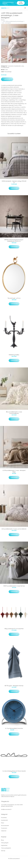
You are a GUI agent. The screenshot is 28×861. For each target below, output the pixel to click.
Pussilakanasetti (5, 67)
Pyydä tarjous (21, 3)
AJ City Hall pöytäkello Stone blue (14, 728)
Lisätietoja (7, 79)
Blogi (2, 840)
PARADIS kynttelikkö (14, 354)
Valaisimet (3, 830)
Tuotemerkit (10, 66)
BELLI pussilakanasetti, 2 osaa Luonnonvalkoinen (14, 412)
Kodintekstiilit (17, 66)
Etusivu (3, 20)
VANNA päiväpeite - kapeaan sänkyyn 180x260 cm (14, 181)
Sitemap (3, 850)
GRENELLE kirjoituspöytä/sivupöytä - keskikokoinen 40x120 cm (14, 240)
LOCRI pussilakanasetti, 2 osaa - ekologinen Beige (14, 471)
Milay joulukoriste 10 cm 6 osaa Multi (14, 628)
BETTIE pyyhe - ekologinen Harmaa (14, 685)
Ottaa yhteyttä (4, 842)
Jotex (22, 66)
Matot (2, 823)
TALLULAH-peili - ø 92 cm (14, 298)
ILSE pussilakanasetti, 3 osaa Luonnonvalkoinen (14, 529)
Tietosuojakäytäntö (6, 848)
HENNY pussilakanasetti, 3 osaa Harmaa (14, 586)
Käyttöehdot (4, 845)
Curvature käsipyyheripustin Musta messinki (14, 771)
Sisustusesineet (5, 825)
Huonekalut (4, 817)
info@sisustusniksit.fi (6, 809)
